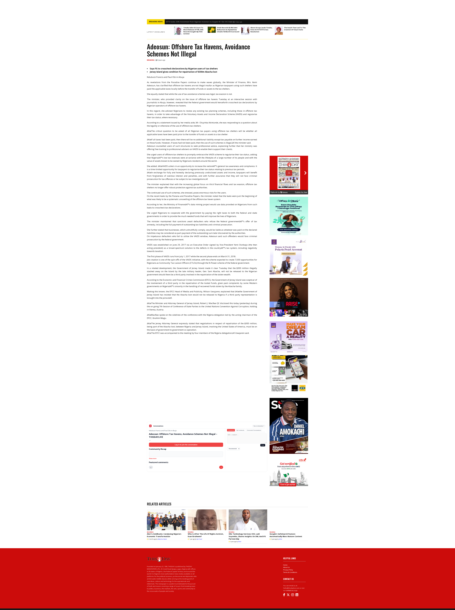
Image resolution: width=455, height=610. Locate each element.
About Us (286, 567)
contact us (289, 590)
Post (263, 445)
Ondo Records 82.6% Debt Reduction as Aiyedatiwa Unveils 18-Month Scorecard (228, 30)
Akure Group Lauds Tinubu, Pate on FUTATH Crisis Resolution (261, 30)
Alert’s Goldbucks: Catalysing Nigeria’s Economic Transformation (164, 535)
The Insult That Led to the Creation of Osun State (295, 29)
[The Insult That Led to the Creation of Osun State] (279, 31)
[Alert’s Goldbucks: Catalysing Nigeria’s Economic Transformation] (166, 519)
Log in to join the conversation (186, 445)
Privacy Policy (288, 570)
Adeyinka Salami (162, 539)
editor (239, 541)
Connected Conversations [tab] (254, 430)
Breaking (151, 60)
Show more (153, 458)
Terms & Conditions (290, 572)
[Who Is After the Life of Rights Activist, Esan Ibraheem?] (207, 519)
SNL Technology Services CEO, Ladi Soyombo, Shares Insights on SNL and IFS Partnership (247, 536)
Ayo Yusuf (199, 539)
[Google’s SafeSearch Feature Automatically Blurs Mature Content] (289, 519)
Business (150, 532)
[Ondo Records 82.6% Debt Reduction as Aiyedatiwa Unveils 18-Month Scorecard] (212, 30)
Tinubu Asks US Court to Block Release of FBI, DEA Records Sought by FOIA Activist (193, 31)
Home (285, 565)
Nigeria (190, 532)
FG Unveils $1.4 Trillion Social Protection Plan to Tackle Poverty (192, 22)
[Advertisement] (207, 403)
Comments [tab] (231, 430)
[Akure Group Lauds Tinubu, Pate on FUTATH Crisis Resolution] (245, 31)
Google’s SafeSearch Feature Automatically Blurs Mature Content (286, 535)
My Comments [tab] (240, 430)
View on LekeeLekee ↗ (258, 426)
